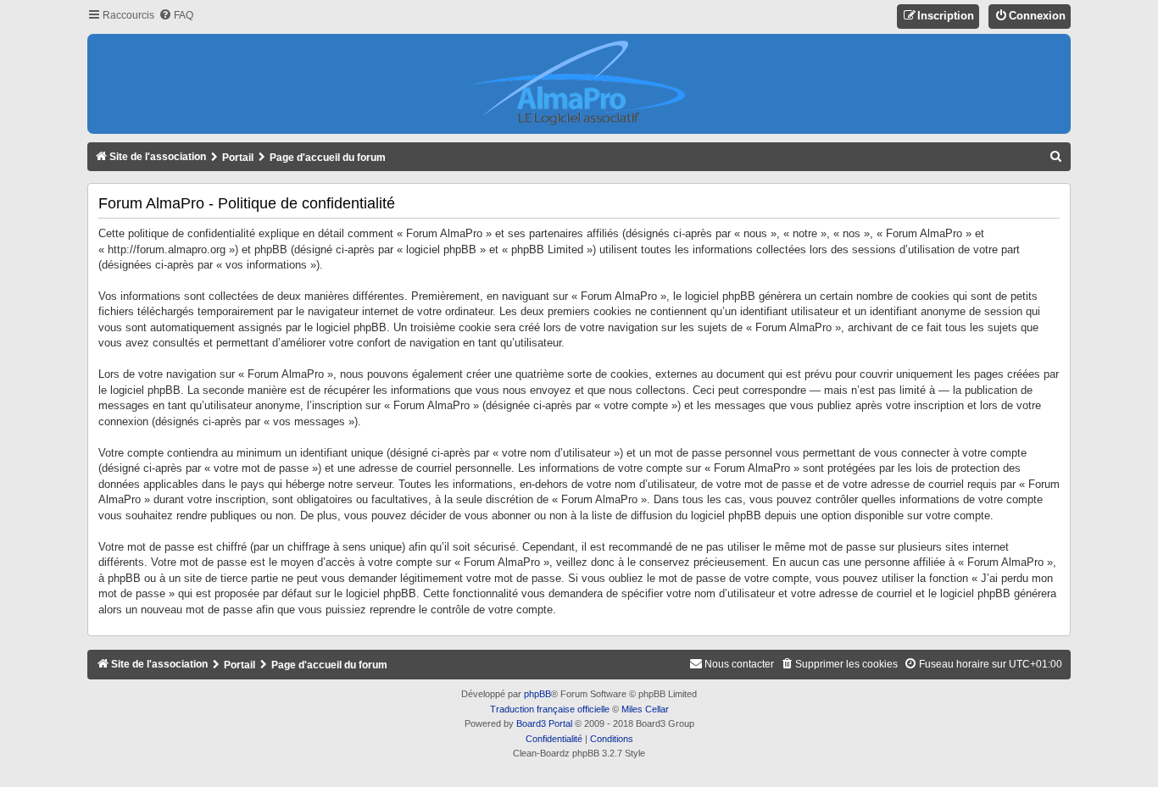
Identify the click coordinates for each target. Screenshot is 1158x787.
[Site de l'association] (579, 84)
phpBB (537, 694)
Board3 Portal (544, 723)
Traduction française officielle (550, 709)
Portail (237, 157)
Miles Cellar (645, 709)
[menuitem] (176, 15)
